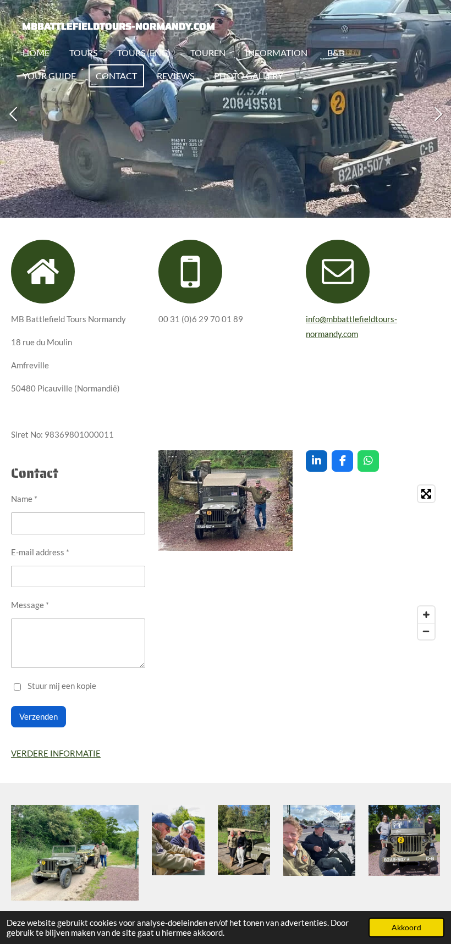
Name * (24, 499)
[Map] (373, 562)
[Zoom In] (426, 614)
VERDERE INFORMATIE (56, 753)
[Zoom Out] (426, 631)
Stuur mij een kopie (62, 686)
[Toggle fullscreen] (426, 493)
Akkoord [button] (406, 927)
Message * (30, 605)
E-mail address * (40, 552)
